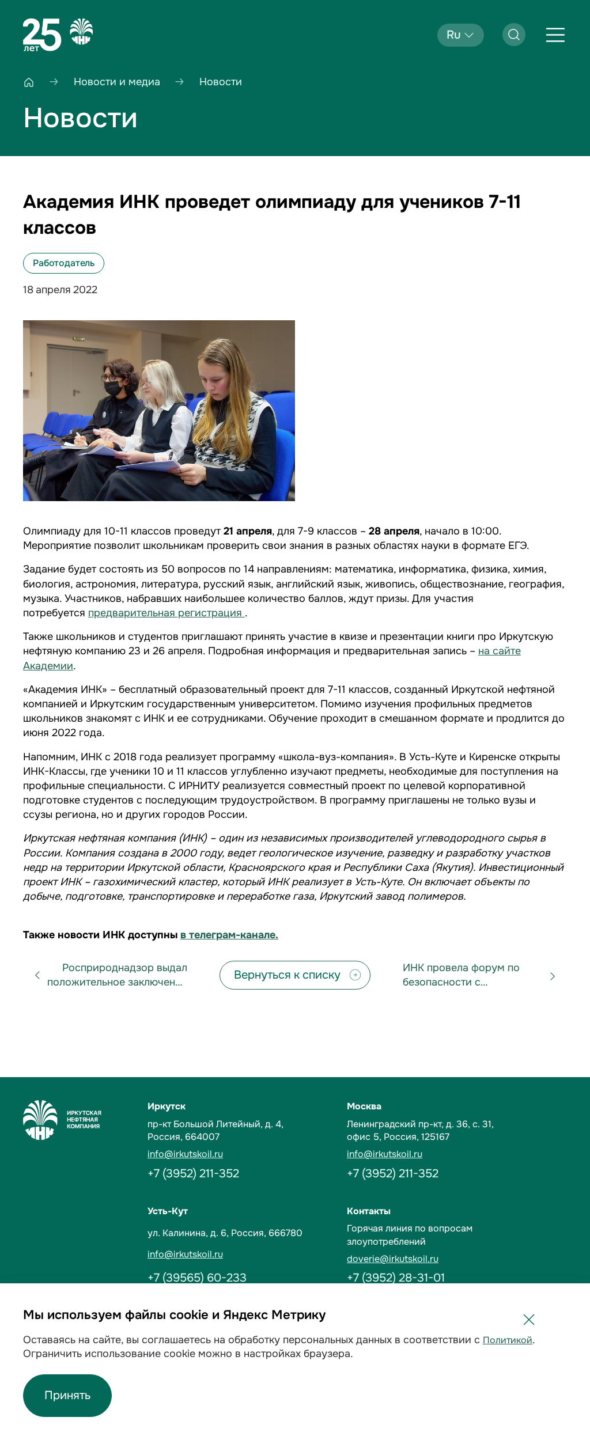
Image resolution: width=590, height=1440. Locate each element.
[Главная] (29, 82)
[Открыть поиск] (513, 34)
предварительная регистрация (166, 613)
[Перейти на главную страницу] (58, 35)
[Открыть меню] (555, 35)
